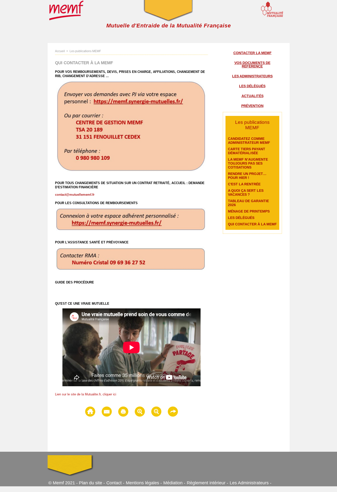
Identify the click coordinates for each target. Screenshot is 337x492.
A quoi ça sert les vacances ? (245, 192)
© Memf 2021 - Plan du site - (76, 482)
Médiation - (174, 482)
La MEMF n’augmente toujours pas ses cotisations (248, 163)
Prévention (252, 106)
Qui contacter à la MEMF (252, 224)
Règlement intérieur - (207, 482)
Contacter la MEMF (252, 53)
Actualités (252, 96)
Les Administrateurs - (250, 482)
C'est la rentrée (244, 184)
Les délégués (252, 86)
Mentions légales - (144, 482)
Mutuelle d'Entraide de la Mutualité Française (168, 25)
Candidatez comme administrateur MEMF (249, 141)
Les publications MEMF (85, 51)
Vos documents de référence (252, 64)
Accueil (60, 51)
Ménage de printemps (249, 211)
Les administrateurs (252, 76)
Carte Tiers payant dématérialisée (246, 151)
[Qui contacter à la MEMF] (131, 248)
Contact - (115, 482)
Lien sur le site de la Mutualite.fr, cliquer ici (85, 394)
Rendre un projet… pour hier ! (247, 176)
